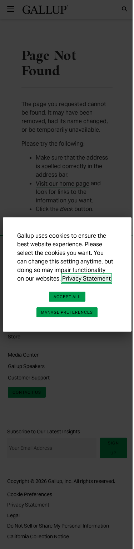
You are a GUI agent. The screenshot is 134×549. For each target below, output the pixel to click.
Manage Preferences (67, 312)
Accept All (67, 296)
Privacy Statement (86, 278)
